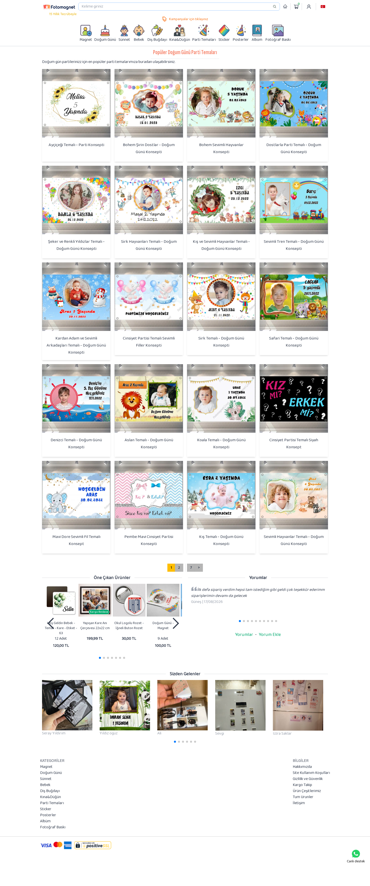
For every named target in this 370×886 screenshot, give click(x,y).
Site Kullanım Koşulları (311, 773)
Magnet (46, 767)
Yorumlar (244, 634)
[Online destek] (356, 854)
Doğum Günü (51, 773)
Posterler (48, 815)
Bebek (45, 785)
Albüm (45, 821)
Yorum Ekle (270, 634)
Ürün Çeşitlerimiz (307, 791)
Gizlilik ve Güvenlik (308, 779)
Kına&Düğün (50, 797)
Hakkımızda (302, 767)
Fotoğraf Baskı (52, 827)
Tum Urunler (303, 797)
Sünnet (46, 779)
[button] (323, 6)
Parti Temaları (52, 803)
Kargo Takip (302, 785)
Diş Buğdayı (50, 791)
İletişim (299, 803)
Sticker (45, 809)
